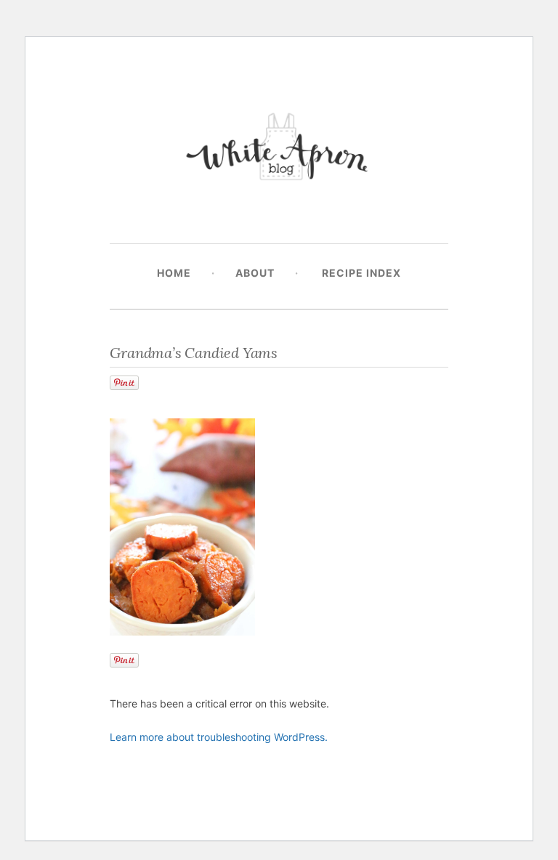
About (255, 273)
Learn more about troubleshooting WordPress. (219, 737)
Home (174, 273)
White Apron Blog (279, 150)
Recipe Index (361, 273)
